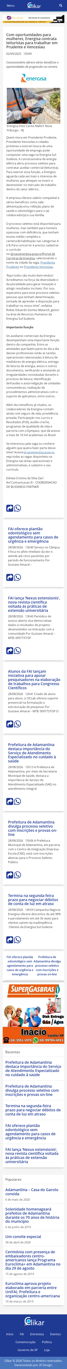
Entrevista (37, 1334)
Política (47, 1342)
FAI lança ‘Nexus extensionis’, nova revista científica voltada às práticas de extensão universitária (34, 604)
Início (9, 1334)
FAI (22, 1334)
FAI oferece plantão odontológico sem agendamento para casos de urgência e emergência (33, 535)
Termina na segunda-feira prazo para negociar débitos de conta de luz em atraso (33, 899)
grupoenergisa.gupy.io (39, 452)
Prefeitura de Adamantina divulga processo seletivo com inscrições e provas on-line (32, 828)
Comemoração (26, 1342)
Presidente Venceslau (38, 267)
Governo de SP (28, 1350)
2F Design (45, 1365)
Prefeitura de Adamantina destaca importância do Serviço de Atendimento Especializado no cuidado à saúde (32, 753)
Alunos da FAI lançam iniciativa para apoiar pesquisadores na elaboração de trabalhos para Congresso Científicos (34, 679)
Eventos (55, 1334)
